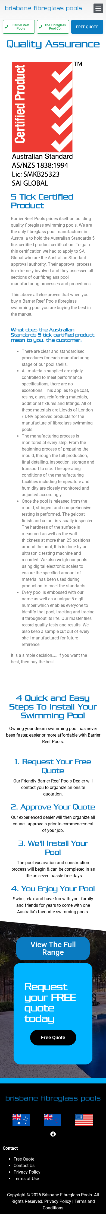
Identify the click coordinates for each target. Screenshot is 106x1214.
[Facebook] (53, 1134)
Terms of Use (26, 1178)
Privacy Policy (27, 1172)
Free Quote (24, 1159)
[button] (98, 8)
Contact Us (24, 1165)
